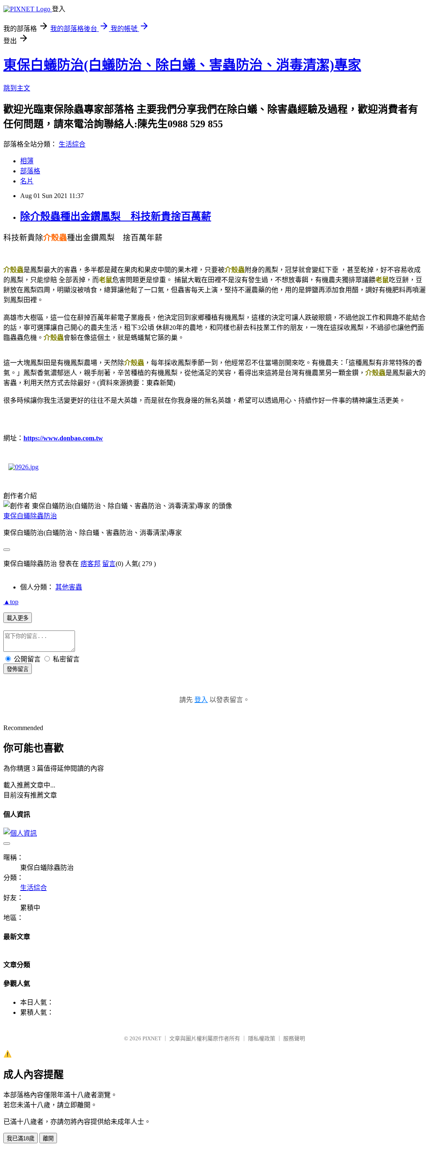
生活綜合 (72, 144)
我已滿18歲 (20, 1138)
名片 (27, 181)
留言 (109, 563)
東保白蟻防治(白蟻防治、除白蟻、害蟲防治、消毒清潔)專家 (182, 64)
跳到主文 (16, 88)
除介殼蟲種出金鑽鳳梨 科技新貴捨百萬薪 (115, 216)
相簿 (27, 161)
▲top (10, 601)
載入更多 (17, 618)
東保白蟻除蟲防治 (30, 516)
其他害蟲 (68, 587)
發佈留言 (17, 669)
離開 (48, 1138)
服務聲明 (294, 1038)
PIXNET (151, 1038)
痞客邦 (90, 563)
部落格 (30, 171)
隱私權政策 (261, 1038)
